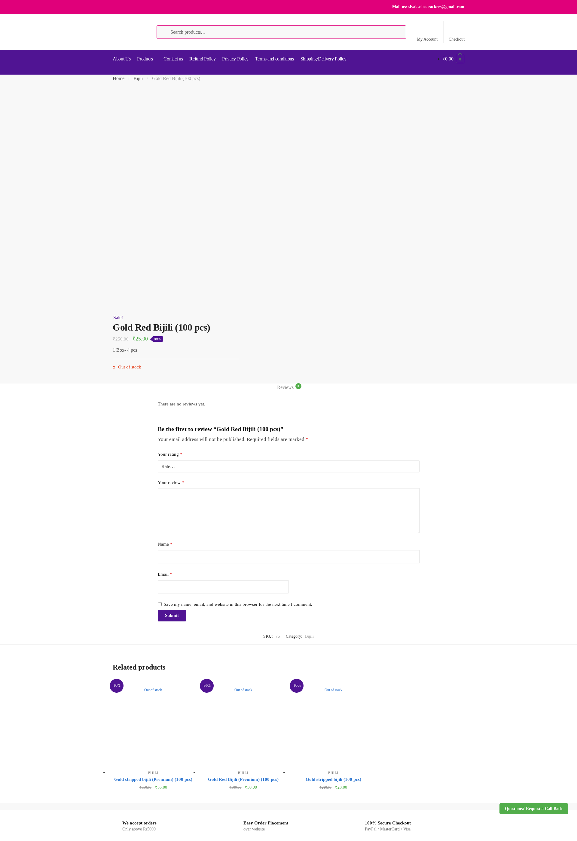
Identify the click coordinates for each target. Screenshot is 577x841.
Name (165, 544)
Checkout (457, 39)
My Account (427, 39)
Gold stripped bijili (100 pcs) (333, 779)
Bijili (138, 78)
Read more (153, 797)
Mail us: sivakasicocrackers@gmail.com (428, 7)
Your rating (170, 454)
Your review (171, 482)
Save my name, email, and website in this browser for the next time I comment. (238, 604)
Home (118, 78)
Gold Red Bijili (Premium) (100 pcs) (243, 779)
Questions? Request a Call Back (534, 808)
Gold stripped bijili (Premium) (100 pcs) (153, 779)
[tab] (288, 387)
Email (165, 574)
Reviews (285, 387)
